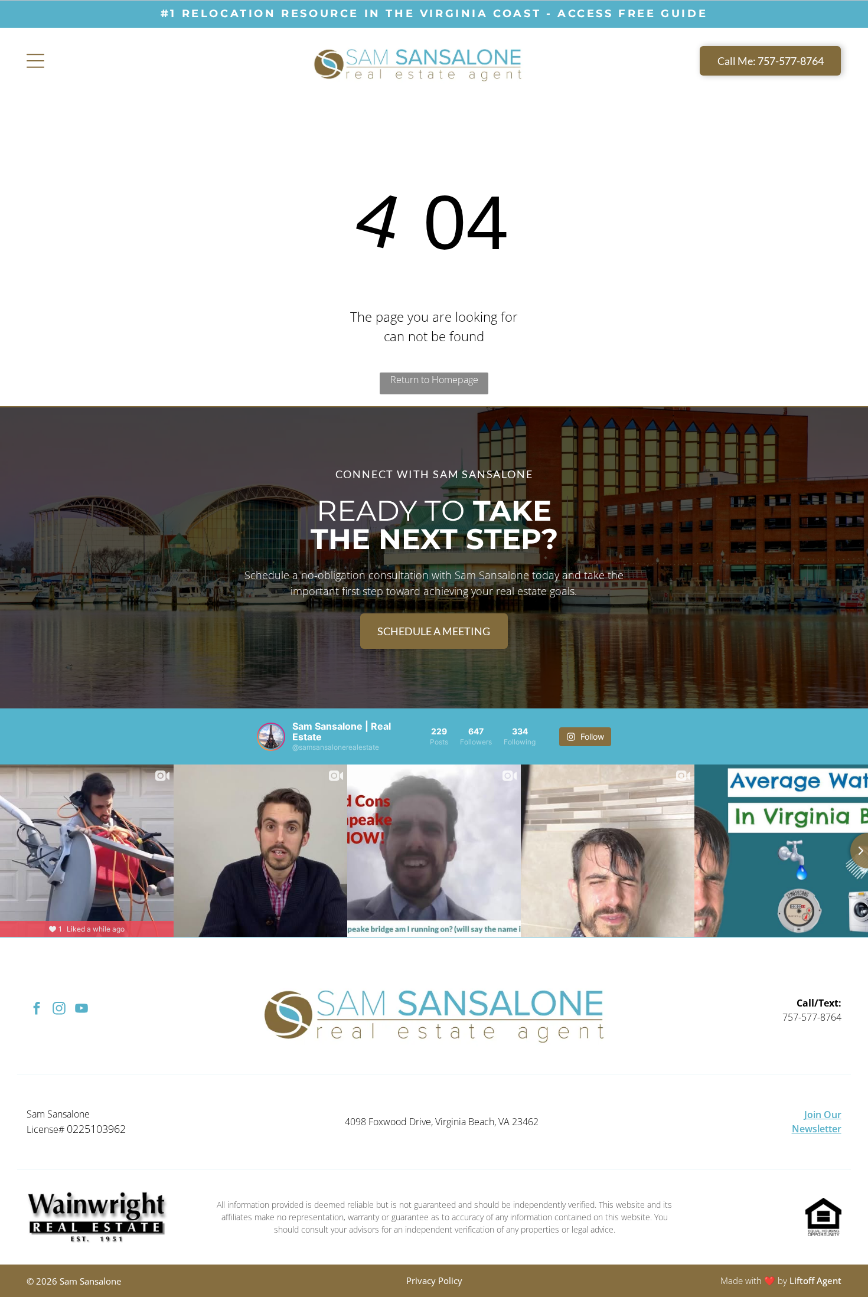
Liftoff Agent (815, 1280)
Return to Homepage (434, 379)
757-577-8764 (811, 1017)
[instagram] (58, 1010)
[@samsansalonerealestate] (271, 737)
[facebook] (36, 1010)
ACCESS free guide (632, 13)
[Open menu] (35, 61)
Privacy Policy (434, 1280)
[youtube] (81, 1010)
